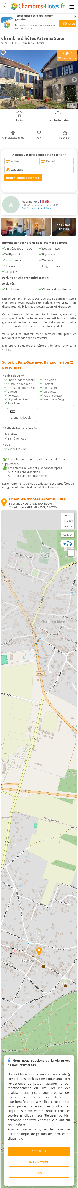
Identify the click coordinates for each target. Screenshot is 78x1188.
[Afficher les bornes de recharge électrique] (67, 543)
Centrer (67, 534)
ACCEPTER (39, 1151)
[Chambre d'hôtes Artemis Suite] (39, 107)
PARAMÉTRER (39, 1162)
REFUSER (39, 1173)
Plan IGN (68, 521)
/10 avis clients (67, 55)
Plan (67, 515)
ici (22, 1138)
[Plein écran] (71, 553)
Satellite (67, 526)
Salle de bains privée (19, 428)
